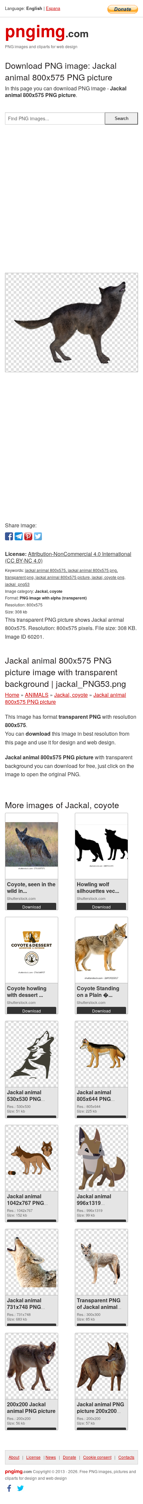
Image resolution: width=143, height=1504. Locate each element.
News (51, 1457)
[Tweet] (38, 536)
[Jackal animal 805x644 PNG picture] (101, 1054)
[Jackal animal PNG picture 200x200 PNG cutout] (101, 1366)
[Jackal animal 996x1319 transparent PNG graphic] (101, 1158)
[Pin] (28, 536)
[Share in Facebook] (9, 536)
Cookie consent (97, 1457)
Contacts (126, 1457)
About (14, 1457)
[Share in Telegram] (19, 536)
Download (31, 907)
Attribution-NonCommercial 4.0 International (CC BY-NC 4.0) (68, 557)
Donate (69, 1457)
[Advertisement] (71, 201)
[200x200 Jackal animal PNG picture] (31, 1366)
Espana (53, 8)
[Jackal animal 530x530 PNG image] (31, 1054)
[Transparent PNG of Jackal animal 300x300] (101, 1262)
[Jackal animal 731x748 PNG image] (31, 1262)
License (33, 1457)
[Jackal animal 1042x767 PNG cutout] (31, 1158)
